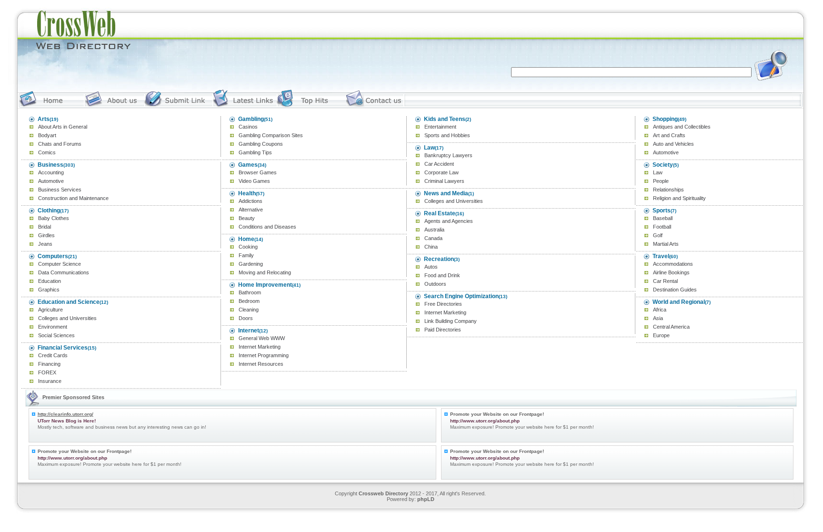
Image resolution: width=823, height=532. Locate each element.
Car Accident (439, 164)
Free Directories (443, 304)
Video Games (254, 181)
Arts (44, 119)
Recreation (439, 259)
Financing (49, 364)
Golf (657, 235)
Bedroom (249, 301)
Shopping (665, 119)
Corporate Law (441, 172)
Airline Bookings (671, 272)
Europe (661, 335)
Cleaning (249, 309)
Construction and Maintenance (73, 198)
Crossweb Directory (383, 493)
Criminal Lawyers (444, 181)
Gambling (251, 119)
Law (429, 147)
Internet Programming (264, 355)
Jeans (45, 244)
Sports (661, 210)
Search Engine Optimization (461, 296)
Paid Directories (442, 329)
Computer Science (59, 264)
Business (50, 164)
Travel (660, 256)
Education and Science (69, 302)
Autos (431, 267)
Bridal (44, 227)
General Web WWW (262, 338)
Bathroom (250, 292)
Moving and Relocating (265, 272)
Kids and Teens (444, 119)
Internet (248, 330)
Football (662, 227)
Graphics (49, 289)
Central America (671, 327)
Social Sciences (56, 335)
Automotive (51, 181)
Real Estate (439, 213)
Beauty (247, 218)
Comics (47, 152)
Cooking (248, 247)
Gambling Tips (255, 152)
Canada (433, 238)
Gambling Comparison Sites (271, 135)
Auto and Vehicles (673, 144)
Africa (659, 309)
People (661, 181)
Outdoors (435, 284)
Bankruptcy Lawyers (448, 155)
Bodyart (47, 135)
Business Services (59, 189)
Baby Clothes (53, 218)
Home (246, 239)
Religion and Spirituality (679, 198)
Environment (52, 327)
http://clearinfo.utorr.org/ (65, 414)
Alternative (251, 209)
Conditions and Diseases (267, 227)
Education (49, 281)
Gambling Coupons (261, 144)
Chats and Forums (59, 144)
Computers (53, 256)
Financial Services (63, 347)
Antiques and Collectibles (682, 127)
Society (662, 164)
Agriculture (50, 309)
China (431, 247)
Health (247, 193)
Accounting (51, 172)
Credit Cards (53, 355)
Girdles (46, 235)
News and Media (446, 193)
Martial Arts (666, 244)
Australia (434, 229)
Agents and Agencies (448, 221)
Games (248, 164)
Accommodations (673, 264)
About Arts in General (62, 127)
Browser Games (258, 172)
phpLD (425, 499)
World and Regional (678, 302)
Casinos (248, 127)
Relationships (668, 189)
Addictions (250, 201)
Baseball (662, 218)
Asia (658, 318)
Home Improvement (265, 284)
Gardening (251, 264)
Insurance (49, 381)
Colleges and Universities (67, 318)
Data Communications (63, 272)
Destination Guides (675, 289)
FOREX (47, 372)
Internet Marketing (260, 347)
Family (246, 255)
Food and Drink (442, 275)
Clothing (49, 210)
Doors (246, 318)
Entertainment (440, 127)
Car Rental (665, 281)
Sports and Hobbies (447, 135)
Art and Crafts (669, 135)
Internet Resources (261, 364)
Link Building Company (450, 321)
